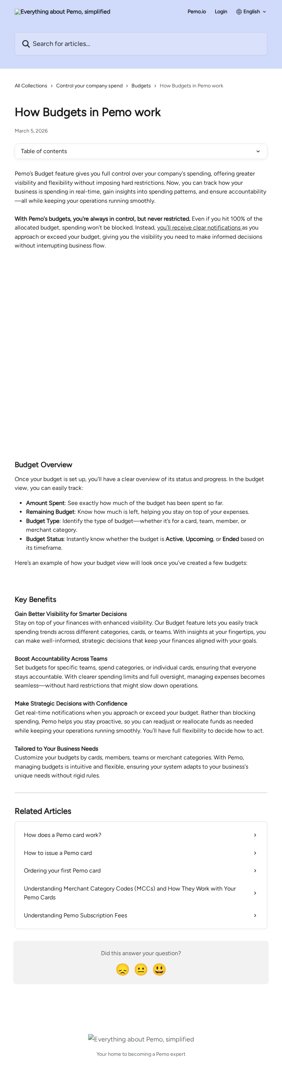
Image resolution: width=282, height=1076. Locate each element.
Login (221, 11)
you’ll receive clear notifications (199, 227)
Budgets (141, 86)
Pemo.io (197, 11)
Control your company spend (89, 86)
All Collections (31, 86)
